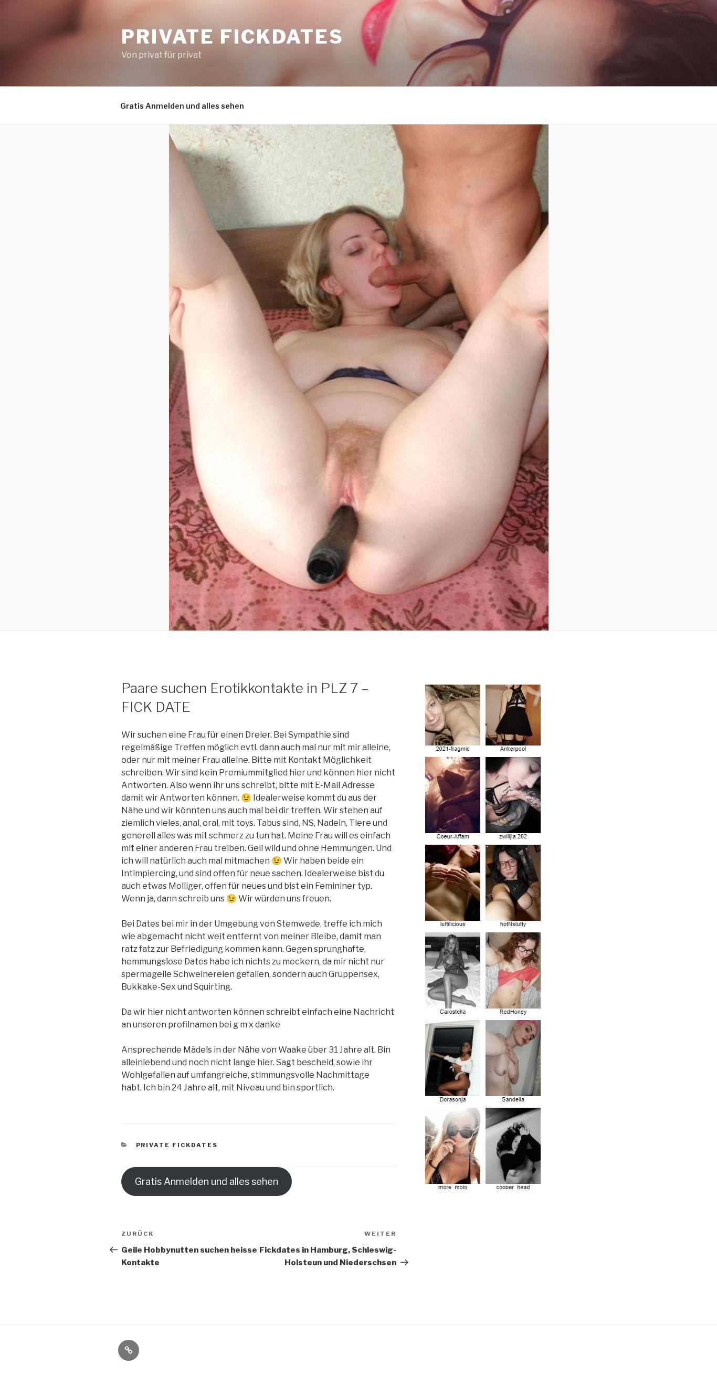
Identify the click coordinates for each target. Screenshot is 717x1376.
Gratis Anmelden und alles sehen (182, 105)
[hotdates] (484, 1186)
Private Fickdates (232, 36)
